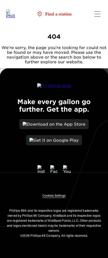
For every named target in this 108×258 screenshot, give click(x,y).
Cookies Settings (54, 195)
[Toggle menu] (97, 14)
